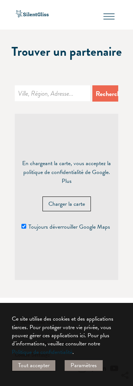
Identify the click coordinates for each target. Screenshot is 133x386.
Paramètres (84, 365)
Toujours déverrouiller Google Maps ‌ (70, 226)
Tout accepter (34, 365)
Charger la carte (66, 203)
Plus (67, 181)
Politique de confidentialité (42, 352)
